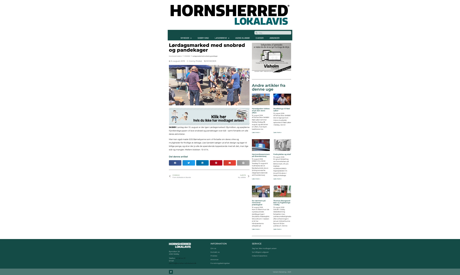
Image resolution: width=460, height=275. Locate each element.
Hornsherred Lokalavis (175, 56)
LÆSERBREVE (221, 38)
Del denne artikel (178, 156)
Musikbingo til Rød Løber (281, 110)
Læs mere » (256, 132)
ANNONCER (274, 38)
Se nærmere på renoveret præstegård (259, 203)
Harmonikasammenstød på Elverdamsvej (262, 155)
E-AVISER (260, 38)
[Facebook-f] (171, 272)
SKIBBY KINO (203, 38)
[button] (175, 163)
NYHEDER (185, 38)
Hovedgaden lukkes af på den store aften (261, 111)
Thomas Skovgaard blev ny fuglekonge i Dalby (281, 203)
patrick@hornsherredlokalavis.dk (182, 263)
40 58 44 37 (180, 258)
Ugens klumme (242, 38)
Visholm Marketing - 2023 (282, 272)
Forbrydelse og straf (282, 154)
